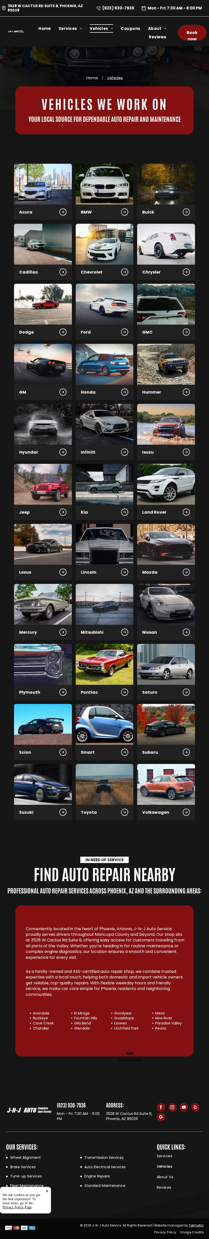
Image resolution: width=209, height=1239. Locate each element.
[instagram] (172, 1108)
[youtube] (184, 1108)
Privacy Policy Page (17, 1207)
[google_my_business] (161, 1118)
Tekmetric (196, 1225)
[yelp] (195, 1108)
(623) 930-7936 (118, 8)
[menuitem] (48, 28)
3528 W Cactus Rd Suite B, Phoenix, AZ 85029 (45, 8)
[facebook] (161, 1108)
